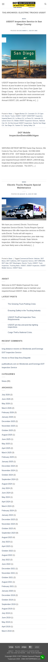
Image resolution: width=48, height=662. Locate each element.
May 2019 (6, 622)
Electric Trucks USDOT (13, 116)
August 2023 (7, 537)
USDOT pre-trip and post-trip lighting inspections (23, 326)
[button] (3, 4)
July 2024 (6, 488)
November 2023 (8, 524)
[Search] (45, 4)
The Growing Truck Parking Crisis (22, 304)
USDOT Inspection (33, 265)
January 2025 (7, 462)
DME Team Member (34, 653)
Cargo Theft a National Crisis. (20, 332)
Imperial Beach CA (8, 118)
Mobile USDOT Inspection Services (26, 121)
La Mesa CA (19, 118)
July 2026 (6, 395)
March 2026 (7, 408)
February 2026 (8, 412)
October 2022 (7, 551)
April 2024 (6, 502)
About (10, 651)
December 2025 (8, 421)
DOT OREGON (39, 261)
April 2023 (6, 546)
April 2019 (6, 627)
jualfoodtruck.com (9, 364)
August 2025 (7, 435)
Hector (4, 358)
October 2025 (7, 430)
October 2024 (7, 475)
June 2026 (6, 399)
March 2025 (7, 453)
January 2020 (7, 591)
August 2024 (7, 484)
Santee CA (19, 125)
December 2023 (8, 519)
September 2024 (8, 479)
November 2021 (8, 573)
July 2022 (6, 560)
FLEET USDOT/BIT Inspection (32, 116)
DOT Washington (15, 263)
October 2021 (7, 577)
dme (36, 30)
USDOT (23, 265)
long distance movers (10, 349)
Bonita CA (23, 114)
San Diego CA (9, 125)
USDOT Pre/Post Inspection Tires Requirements (22, 318)
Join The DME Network (16, 653)
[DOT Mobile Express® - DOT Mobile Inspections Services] (24, 4)
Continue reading (24, 106)
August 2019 (7, 609)
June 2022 (6, 564)
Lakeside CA (38, 118)
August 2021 (7, 582)
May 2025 (6, 444)
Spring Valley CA (29, 125)
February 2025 (8, 457)
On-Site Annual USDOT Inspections (20, 123)
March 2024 (7, 506)
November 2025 (8, 426)
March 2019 (7, 631)
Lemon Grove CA (7, 121)
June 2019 (6, 618)
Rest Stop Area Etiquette (20, 358)
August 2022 (7, 555)
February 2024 (8, 511)
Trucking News (15, 265)
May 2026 (6, 404)
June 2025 (6, 439)
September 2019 (8, 604)
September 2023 (8, 533)
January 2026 (7, 417)
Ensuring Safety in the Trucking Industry (24, 311)
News (24, 18)
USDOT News (17, 268)
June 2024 (6, 493)
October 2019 (7, 600)
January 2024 (7, 515)
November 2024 (8, 470)
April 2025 (6, 448)
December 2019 (8, 595)
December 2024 (8, 466)
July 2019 (6, 613)
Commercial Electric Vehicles (30, 258)
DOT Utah (5, 263)
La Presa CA (29, 118)
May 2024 (6, 497)
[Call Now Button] (42, 657)
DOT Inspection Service (25, 261)
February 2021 (8, 586)
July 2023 (6, 542)
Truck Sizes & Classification (27, 651)
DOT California (11, 261)
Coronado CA (32, 114)
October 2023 (7, 528)
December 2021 (8, 569)
